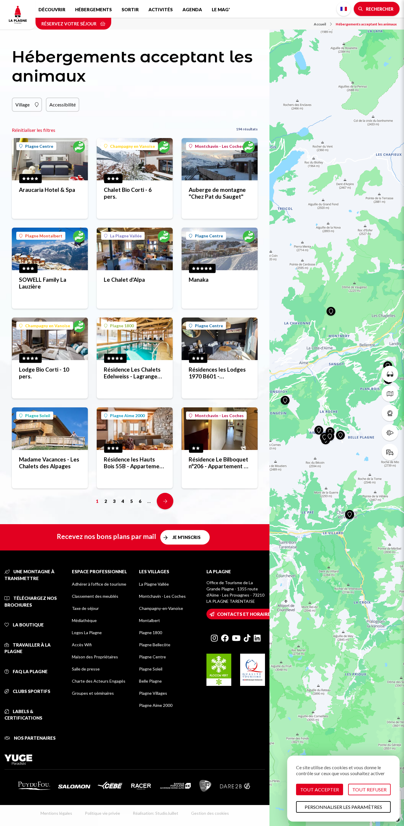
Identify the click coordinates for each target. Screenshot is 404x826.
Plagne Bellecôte (154, 644)
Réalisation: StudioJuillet (155, 813)
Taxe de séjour (85, 608)
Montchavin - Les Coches (219, 146)
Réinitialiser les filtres (33, 130)
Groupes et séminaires (93, 693)
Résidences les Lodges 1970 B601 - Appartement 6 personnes (217, 373)
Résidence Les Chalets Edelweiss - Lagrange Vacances (132, 373)
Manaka (199, 279)
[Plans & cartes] (390, 393)
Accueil (320, 24)
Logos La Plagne (87, 632)
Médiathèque (84, 620)
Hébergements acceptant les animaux (366, 24)
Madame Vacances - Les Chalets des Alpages (49, 462)
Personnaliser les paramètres (343, 807)
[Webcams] (390, 413)
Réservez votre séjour (69, 23)
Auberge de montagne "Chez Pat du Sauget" (217, 193)
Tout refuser (369, 789)
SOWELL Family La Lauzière (42, 283)
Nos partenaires (34, 738)
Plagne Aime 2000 (127, 415)
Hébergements (93, 9)
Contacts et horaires (245, 614)
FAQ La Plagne (30, 671)
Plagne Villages (153, 693)
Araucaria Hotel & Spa (47, 189)
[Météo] (390, 432)
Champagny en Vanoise (132, 146)
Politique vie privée (102, 813)
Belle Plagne (150, 681)
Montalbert (149, 620)
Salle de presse (86, 668)
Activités (160, 9)
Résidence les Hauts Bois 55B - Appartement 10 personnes (134, 462)
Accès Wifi (82, 644)
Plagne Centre (39, 146)
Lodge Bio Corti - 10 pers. (44, 373)
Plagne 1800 (122, 325)
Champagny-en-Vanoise (161, 608)
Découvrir (51, 9)
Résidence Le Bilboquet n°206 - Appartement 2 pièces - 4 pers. (218, 462)
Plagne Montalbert (43, 235)
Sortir (130, 9)
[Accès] (390, 452)
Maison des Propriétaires (95, 656)
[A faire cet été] (390, 374)
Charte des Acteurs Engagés (98, 681)
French (343, 9)
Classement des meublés (95, 596)
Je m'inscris (186, 537)
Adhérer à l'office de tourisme (99, 584)
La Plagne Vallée (126, 235)
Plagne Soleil (37, 415)
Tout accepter (319, 789)
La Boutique (28, 624)
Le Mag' (221, 9)
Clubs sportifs (31, 691)
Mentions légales (56, 813)
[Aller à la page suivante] (165, 501)
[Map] (336, 413)
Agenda (192, 9)
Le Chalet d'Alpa (124, 279)
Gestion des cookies (210, 813)
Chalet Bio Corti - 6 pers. (128, 193)
